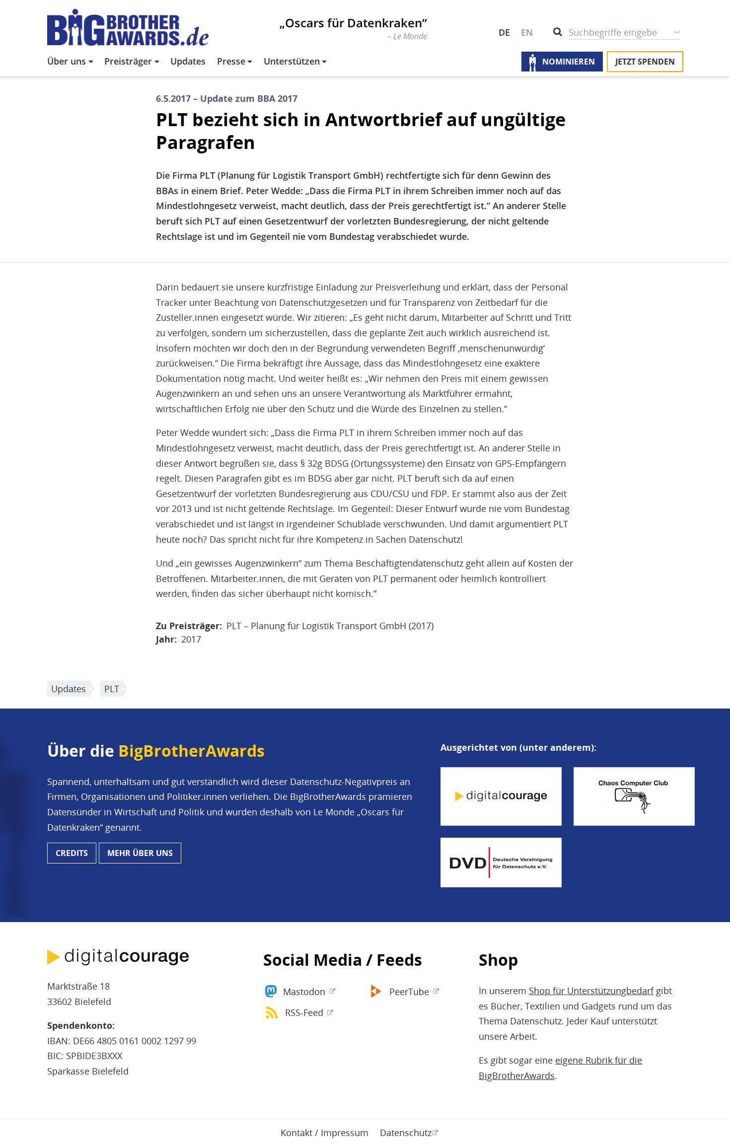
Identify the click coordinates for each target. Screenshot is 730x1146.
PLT (111, 689)
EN (527, 32)
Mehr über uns (140, 853)
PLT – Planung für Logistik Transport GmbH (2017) (330, 626)
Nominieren (568, 61)
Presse (231, 61)
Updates (188, 61)
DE (504, 32)
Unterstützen (292, 61)
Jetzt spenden (645, 61)
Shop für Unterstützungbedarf (591, 991)
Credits (72, 853)
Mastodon (304, 992)
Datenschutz (406, 1133)
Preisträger (128, 61)
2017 (191, 639)
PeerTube (409, 992)
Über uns (66, 61)
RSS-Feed (304, 1012)
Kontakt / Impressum (324, 1133)
